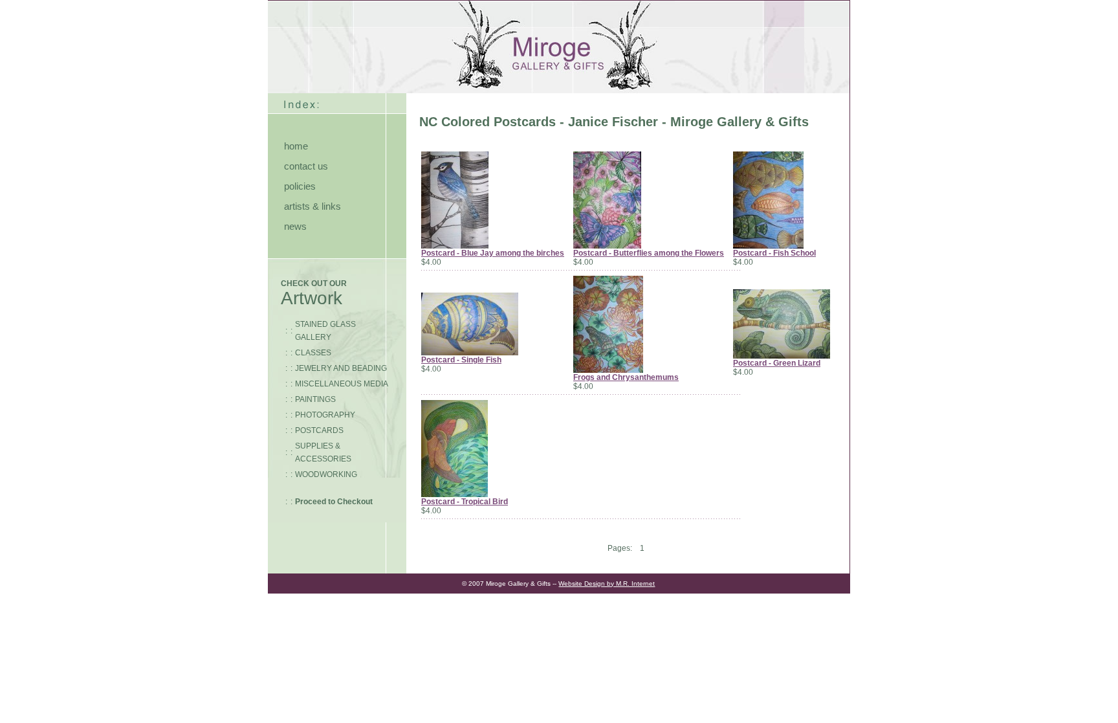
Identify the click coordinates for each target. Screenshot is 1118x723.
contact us (306, 166)
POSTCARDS (319, 430)
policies (300, 186)
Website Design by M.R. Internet (606, 583)
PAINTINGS (315, 399)
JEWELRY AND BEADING (341, 368)
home (296, 145)
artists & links (312, 206)
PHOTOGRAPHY (325, 414)
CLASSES (313, 352)
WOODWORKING (326, 474)
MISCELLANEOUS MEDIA (341, 383)
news (295, 226)
